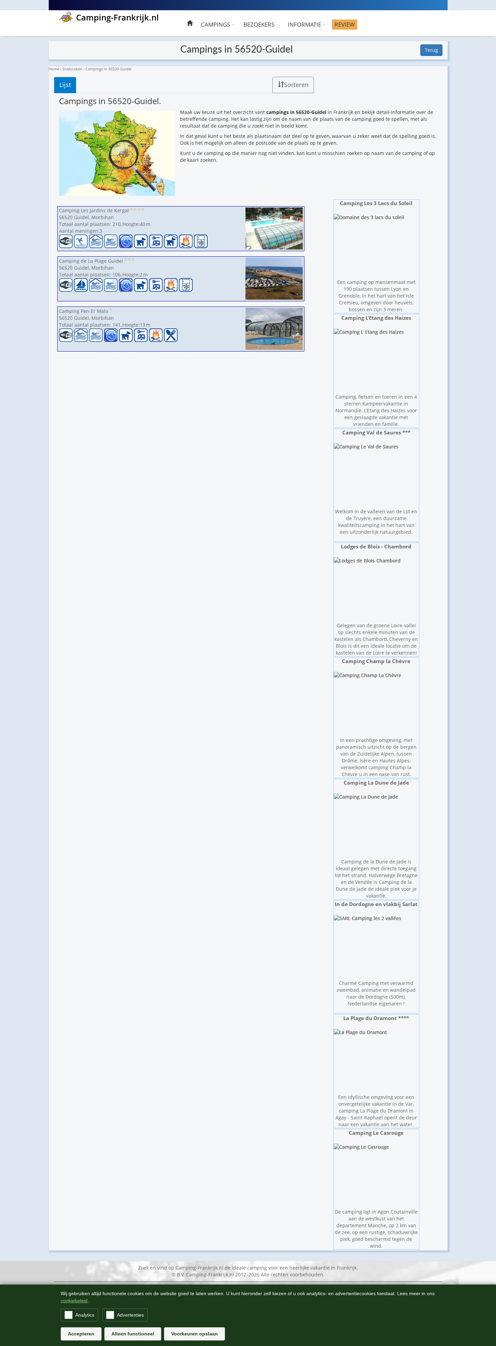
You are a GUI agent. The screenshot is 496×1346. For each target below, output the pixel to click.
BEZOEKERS (259, 24)
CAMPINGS (216, 24)
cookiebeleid (74, 1300)
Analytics (84, 1315)
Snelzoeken (72, 68)
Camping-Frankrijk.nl (117, 17)
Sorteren (296, 85)
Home (54, 68)
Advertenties (130, 1315)
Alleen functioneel (132, 1333)
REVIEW (344, 24)
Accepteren (81, 1333)
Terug (431, 50)
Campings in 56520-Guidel (109, 68)
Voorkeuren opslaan (194, 1333)
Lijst (65, 85)
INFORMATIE (305, 24)
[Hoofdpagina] (189, 24)
